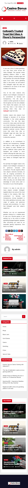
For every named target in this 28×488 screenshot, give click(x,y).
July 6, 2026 (8, 432)
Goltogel (5, 111)
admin (11, 41)
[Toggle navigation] (14, 18)
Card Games (6, 338)
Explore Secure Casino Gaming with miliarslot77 (13, 271)
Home (4, 326)
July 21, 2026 (9, 416)
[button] (25, 18)
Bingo (4, 330)
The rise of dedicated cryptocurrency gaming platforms (14, 287)
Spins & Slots (6, 354)
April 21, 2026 (9, 449)
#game (21, 43)
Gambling (5, 346)
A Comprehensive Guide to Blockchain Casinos (18, 237)
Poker (4, 350)
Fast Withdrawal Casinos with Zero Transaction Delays (12, 304)
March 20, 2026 (9, 466)
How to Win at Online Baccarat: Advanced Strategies (9, 237)
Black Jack (6, 334)
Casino (4, 28)
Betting (6, 459)
